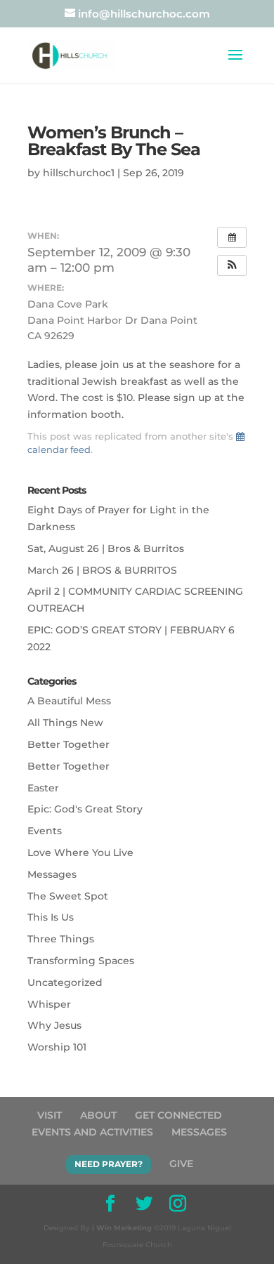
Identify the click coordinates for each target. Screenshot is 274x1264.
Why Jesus (54, 1025)
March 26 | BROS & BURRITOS (102, 570)
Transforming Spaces (80, 960)
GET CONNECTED (178, 1115)
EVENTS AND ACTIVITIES (92, 1132)
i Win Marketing (122, 1227)
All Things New (65, 722)
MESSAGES (199, 1132)
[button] (232, 265)
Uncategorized (65, 982)
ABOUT (98, 1115)
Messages (52, 874)
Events (44, 830)
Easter (43, 788)
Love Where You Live (80, 852)
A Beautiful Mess (69, 700)
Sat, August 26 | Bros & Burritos (105, 548)
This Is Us (50, 917)
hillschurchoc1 (79, 172)
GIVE (181, 1163)
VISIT (49, 1115)
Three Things (60, 939)
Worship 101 (56, 1047)
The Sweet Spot (67, 896)
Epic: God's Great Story (85, 809)
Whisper (49, 1004)
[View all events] (232, 237)
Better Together (68, 744)
